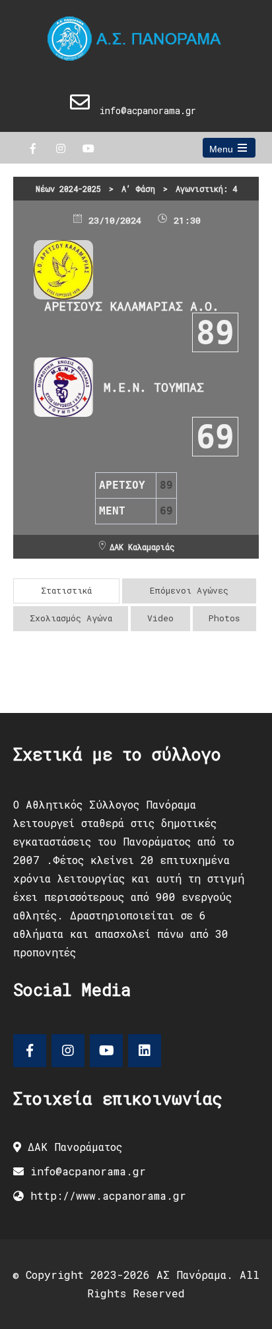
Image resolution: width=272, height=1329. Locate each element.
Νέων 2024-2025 (68, 188)
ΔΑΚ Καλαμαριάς (142, 546)
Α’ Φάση (138, 188)
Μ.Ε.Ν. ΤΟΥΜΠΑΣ (154, 387)
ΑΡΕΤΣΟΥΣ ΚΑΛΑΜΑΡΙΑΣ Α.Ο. (131, 306)
